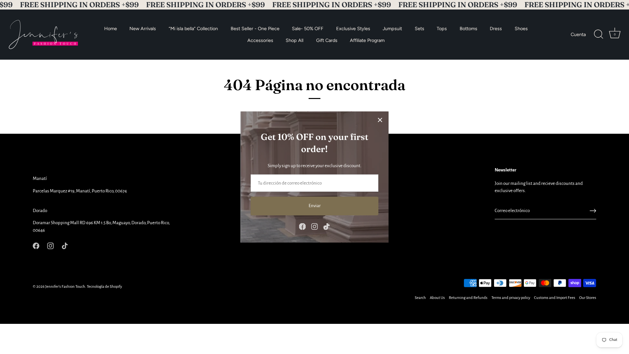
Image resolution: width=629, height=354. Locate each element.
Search (420, 298)
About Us (437, 298)
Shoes (521, 28)
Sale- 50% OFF (307, 28)
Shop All (294, 40)
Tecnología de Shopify (104, 287)
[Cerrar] (380, 120)
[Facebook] (302, 226)
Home (110, 28)
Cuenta (578, 34)
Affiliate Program (367, 40)
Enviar (315, 205)
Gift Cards (326, 40)
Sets (419, 28)
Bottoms (468, 28)
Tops (442, 28)
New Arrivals (142, 28)
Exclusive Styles (353, 28)
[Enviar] (593, 210)
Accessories (260, 40)
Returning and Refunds (468, 298)
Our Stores (587, 298)
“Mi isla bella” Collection (193, 28)
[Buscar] (598, 34)
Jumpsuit (392, 28)
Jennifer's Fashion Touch (65, 287)
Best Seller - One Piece (255, 28)
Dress (496, 28)
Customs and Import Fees (554, 298)
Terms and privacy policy (510, 298)
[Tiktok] (326, 226)
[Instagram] (314, 226)
